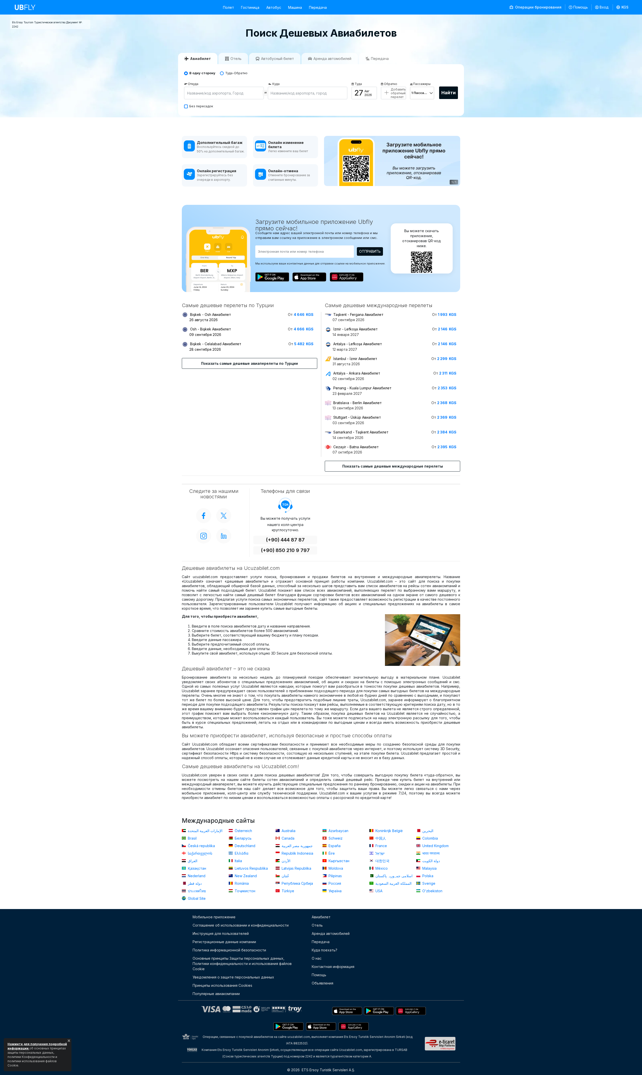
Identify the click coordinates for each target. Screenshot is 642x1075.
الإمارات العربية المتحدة (204, 831)
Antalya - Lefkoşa (357, 344)
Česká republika (201, 846)
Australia (288, 831)
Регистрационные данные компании (224, 942)
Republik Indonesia (297, 853)
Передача (318, 7)
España (334, 846)
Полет (228, 7)
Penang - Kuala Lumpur (362, 388)
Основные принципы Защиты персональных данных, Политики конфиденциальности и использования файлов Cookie (242, 963)
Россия (334, 883)
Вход (604, 7)
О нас (317, 958)
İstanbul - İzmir (355, 358)
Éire (331, 853)
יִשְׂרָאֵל (379, 853)
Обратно (390, 84)
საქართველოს (199, 853)
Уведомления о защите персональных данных (233, 977)
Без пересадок (201, 106)
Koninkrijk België (388, 831)
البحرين (427, 831)
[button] (622, 7)
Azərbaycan (338, 831)
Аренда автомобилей (331, 933)
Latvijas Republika (296, 868)
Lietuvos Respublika (251, 868)
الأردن (285, 861)
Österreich (243, 831)
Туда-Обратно (236, 73)
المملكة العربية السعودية (393, 883)
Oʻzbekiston (431, 891)
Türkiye (287, 891)
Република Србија (297, 883)
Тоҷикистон (244, 891)
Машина (295, 7)
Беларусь (243, 838)
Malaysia (429, 868)
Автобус (273, 7)
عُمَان (285, 876)
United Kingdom (435, 846)
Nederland (196, 876)
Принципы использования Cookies (222, 985)
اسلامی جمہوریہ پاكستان (393, 876)
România (241, 883)
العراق (192, 861)
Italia (238, 861)
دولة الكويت (430, 861)
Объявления (322, 983)
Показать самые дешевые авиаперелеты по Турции (249, 363)
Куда (276, 84)
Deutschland (244, 846)
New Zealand (245, 876)
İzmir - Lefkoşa (355, 329)
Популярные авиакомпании (216, 994)
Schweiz (335, 838)
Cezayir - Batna (356, 447)
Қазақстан (196, 868)
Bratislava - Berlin (357, 403)
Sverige (428, 883)
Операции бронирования (537, 7)
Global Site (196, 898)
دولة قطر (194, 883)
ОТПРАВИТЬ (370, 251)
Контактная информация (333, 966)
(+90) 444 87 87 (285, 540)
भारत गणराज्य (430, 853)
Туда (358, 84)
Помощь (580, 7)
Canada (287, 838)
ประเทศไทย (196, 891)
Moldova (335, 868)
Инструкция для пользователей (221, 933)
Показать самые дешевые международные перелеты (392, 466)
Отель (317, 925)
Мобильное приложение (214, 917)
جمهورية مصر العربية (297, 846)
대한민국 (381, 861)
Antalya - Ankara (356, 373)
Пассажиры (422, 84)
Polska (427, 876)
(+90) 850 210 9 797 (285, 550)
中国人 (380, 838)
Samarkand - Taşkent (360, 432)
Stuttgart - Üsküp (357, 417)
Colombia (429, 838)
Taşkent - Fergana (358, 314)
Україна (335, 891)
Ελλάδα (241, 853)
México (381, 868)
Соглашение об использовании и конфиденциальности (241, 925)
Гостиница (250, 7)
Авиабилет (321, 917)
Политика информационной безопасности (229, 950)
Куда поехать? (324, 950)
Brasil (192, 838)
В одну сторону (202, 73)
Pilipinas (335, 876)
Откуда (193, 84)
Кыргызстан (338, 861)
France (380, 846)
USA (378, 891)
